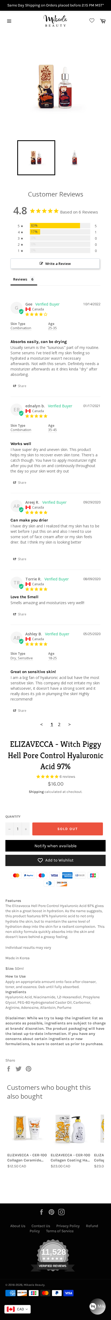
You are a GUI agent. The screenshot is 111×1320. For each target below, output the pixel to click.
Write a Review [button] (58, 263)
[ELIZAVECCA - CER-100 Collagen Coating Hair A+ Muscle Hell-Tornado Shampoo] (71, 1128)
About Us (17, 1226)
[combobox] (17, 1309)
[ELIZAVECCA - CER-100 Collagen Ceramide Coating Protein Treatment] (27, 1128)
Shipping (36, 792)
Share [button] (21, 386)
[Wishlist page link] (91, 21)
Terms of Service (60, 1231)
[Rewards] (97, 1306)
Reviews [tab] (20, 279)
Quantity (12, 816)
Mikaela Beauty (34, 1285)
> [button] (69, 724)
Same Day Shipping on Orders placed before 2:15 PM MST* (55, 5)
